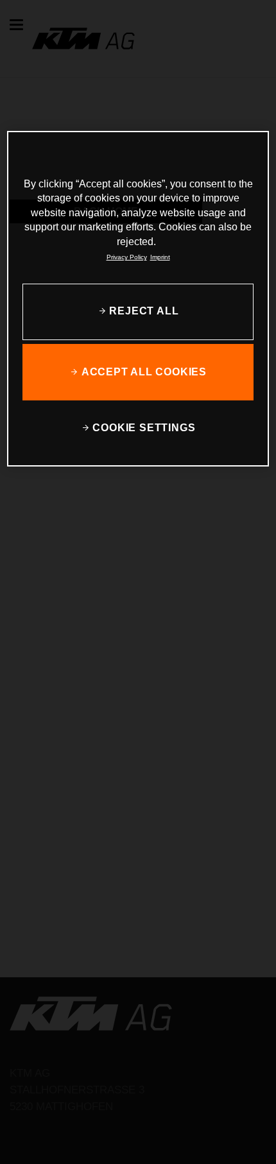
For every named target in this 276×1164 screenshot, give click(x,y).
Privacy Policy (127, 257)
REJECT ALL (143, 310)
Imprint (160, 257)
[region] (138, 298)
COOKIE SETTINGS (143, 427)
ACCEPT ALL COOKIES (144, 371)
